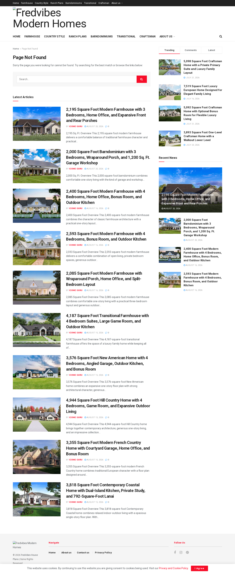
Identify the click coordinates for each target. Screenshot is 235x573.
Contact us (83, 552)
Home (16, 3)
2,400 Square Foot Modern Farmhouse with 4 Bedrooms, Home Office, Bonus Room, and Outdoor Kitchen (105, 197)
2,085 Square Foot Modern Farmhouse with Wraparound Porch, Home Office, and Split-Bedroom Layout (104, 279)
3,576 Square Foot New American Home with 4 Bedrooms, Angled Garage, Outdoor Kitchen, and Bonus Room (107, 363)
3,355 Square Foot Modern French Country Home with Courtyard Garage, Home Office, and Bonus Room (108, 448)
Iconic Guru (75, 126)
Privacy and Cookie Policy (173, 568)
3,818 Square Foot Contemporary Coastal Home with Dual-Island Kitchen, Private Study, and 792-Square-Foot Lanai (105, 491)
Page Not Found (30, 48)
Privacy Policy (103, 552)
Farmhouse (27, 3)
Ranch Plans (56, 3)
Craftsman (103, 3)
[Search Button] (220, 36)
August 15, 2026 (94, 333)
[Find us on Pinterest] (187, 552)
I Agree (199, 568)
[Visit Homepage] (54, 19)
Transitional (90, 3)
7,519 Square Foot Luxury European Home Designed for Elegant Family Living (203, 90)
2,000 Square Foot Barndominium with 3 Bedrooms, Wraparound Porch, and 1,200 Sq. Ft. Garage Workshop (108, 157)
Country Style (41, 3)
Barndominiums (74, 3)
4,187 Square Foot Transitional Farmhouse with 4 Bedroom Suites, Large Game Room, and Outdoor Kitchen (107, 321)
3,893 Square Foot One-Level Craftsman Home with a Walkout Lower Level (203, 136)
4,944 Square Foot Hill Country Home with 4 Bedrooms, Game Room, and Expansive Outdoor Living (108, 406)
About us (115, 3)
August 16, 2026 (94, 208)
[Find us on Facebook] (175, 552)
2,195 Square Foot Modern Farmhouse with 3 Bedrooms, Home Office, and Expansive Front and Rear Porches (106, 115)
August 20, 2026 (94, 126)
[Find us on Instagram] (181, 552)
